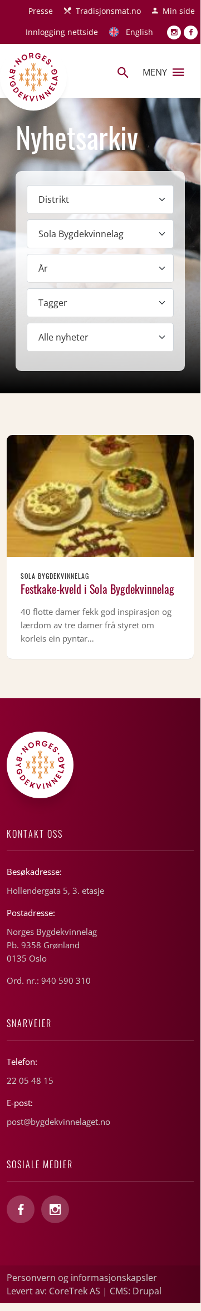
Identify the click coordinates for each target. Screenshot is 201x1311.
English (139, 32)
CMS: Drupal (135, 1291)
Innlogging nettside (62, 32)
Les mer (100, 547)
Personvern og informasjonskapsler (82, 1278)
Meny (155, 72)
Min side (179, 11)
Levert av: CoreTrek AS (53, 1291)
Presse (40, 11)
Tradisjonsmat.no (108, 11)
